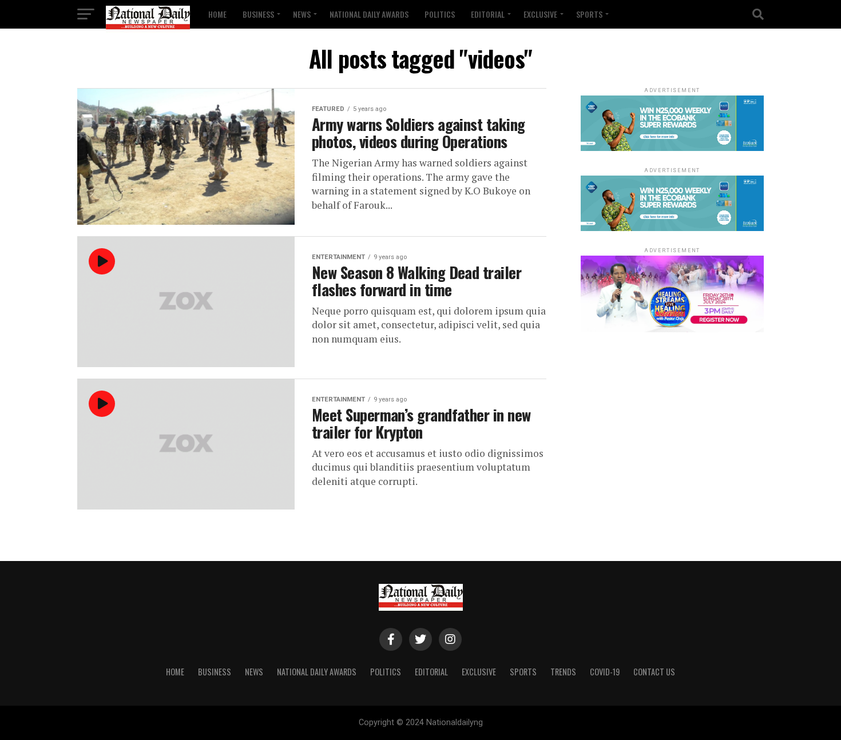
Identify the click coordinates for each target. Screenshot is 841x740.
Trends (563, 672)
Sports (589, 14)
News (302, 14)
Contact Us (654, 672)
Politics (440, 14)
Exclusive (540, 14)
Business (258, 14)
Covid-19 (605, 672)
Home (217, 14)
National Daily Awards (369, 14)
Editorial (488, 14)
